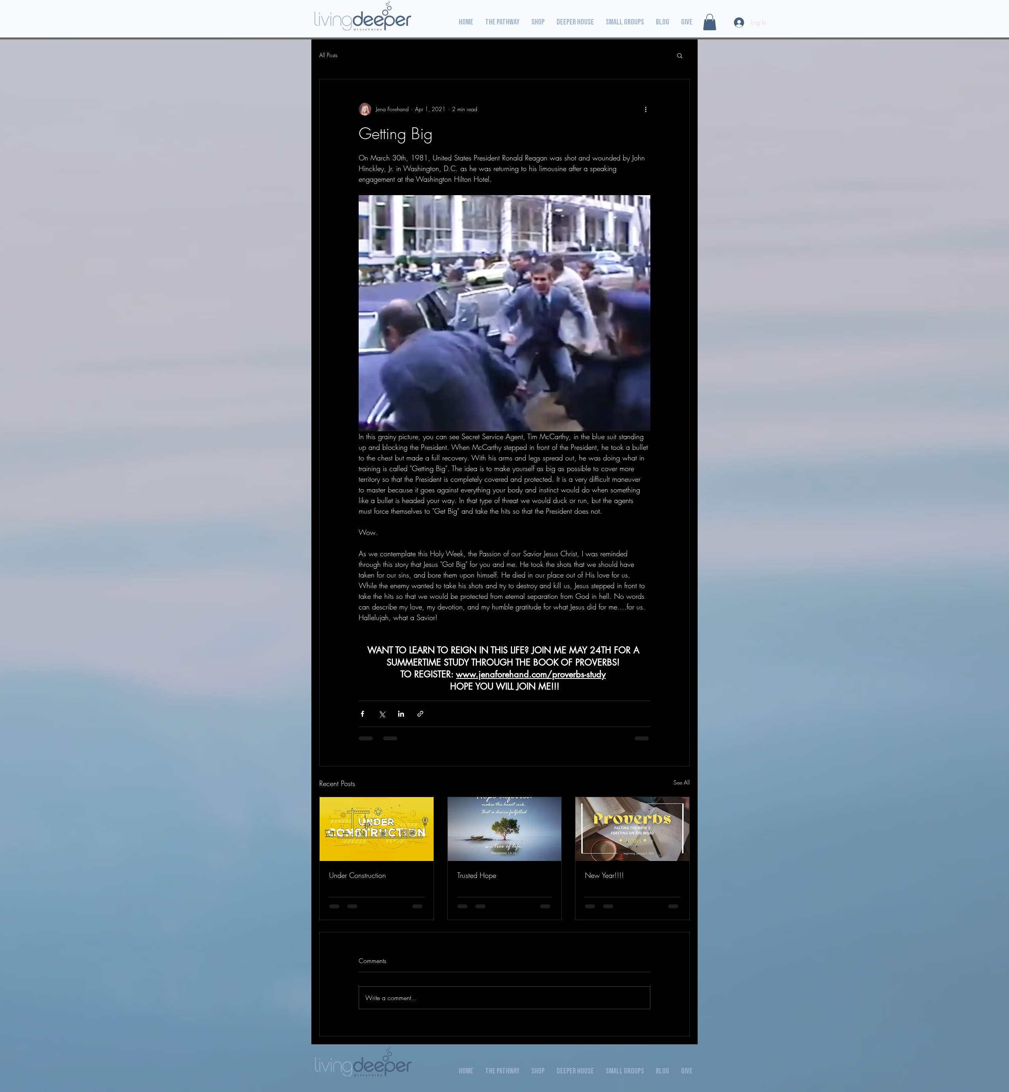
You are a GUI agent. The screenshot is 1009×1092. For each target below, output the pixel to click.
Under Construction (357, 875)
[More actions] (645, 109)
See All (682, 782)
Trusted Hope (476, 875)
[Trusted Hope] (505, 829)
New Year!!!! (604, 875)
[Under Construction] (377, 829)
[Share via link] (420, 713)
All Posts (328, 55)
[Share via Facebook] (362, 713)
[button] (710, 22)
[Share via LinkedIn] (401, 713)
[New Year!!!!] (632, 829)
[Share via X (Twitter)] (381, 713)
